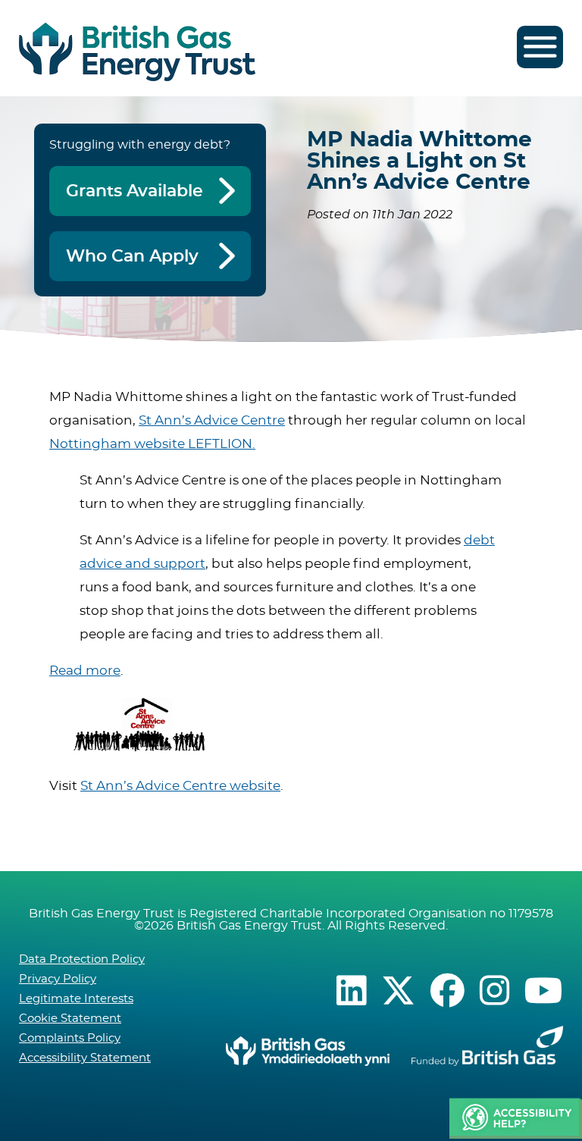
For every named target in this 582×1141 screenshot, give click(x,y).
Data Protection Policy (82, 959)
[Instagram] (494, 990)
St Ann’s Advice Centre (212, 420)
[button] (515, 1119)
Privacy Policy (57, 979)
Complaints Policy (69, 1038)
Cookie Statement (70, 1018)
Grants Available (134, 191)
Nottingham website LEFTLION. (152, 443)
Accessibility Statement (85, 1058)
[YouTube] (543, 990)
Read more (84, 670)
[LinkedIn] (351, 990)
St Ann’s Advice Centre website (180, 785)
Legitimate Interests (76, 999)
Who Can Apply (132, 256)
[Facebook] (447, 990)
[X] (398, 990)
